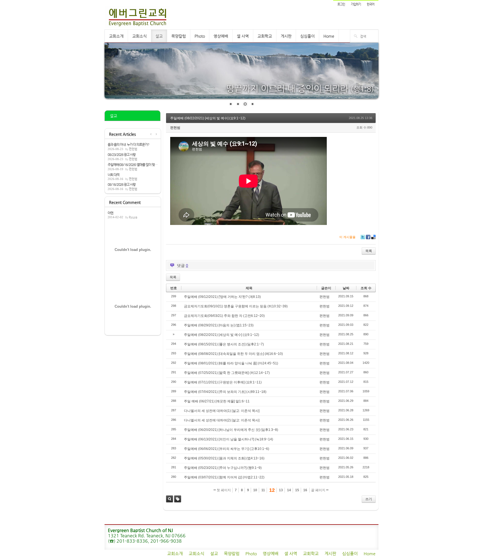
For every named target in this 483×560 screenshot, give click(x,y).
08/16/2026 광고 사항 (122, 184)
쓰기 (368, 499)
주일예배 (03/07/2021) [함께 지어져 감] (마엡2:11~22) (224, 477)
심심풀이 (307, 36)
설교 (159, 36)
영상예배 (221, 36)
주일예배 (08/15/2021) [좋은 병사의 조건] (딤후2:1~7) (224, 344)
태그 (177, 498)
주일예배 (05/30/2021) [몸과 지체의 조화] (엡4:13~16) (224, 458)
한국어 (370, 4)
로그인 (341, 4)
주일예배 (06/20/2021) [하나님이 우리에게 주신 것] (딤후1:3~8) (231, 430)
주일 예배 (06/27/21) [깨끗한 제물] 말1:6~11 (217, 401)
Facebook (368, 237)
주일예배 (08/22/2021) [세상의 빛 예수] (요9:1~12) (207, 118)
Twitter (363, 237)
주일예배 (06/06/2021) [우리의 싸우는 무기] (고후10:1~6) (226, 449)
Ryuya (133, 217)
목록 (368, 251)
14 (289, 490)
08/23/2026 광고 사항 (122, 154)
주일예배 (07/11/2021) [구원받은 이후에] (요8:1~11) (223, 382)
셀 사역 (243, 36)
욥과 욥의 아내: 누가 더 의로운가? (128, 144)
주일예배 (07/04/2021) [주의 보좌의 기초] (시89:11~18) (225, 392)
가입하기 (356, 4)
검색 (169, 498)
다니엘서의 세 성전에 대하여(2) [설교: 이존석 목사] (221, 420)
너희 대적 (113, 175)
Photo (200, 36)
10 (255, 490)
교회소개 (116, 36)
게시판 (286, 36)
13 (281, 490)
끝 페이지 (318, 490)
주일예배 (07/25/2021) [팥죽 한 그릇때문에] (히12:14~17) (227, 373)
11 (263, 490)
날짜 (346, 288)
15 (297, 490)
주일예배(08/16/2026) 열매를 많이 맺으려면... (133, 165)
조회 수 (366, 288)
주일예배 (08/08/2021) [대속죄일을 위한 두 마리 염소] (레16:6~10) (233, 354)
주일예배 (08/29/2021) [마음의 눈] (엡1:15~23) (219, 325)
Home (328, 36)
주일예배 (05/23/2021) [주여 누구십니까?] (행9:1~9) (223, 468)
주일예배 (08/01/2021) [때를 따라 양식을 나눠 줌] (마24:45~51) (231, 363)
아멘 (110, 213)
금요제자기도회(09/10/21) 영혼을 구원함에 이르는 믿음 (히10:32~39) (236, 306)
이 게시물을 (347, 237)
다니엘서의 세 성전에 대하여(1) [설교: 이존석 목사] (221, 411)
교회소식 (139, 36)
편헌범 (133, 149)
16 (305, 490)
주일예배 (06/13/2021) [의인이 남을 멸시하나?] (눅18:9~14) (228, 439)
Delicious (373, 237)
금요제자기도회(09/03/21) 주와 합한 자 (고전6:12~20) (224, 316)
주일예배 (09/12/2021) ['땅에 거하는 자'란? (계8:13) (222, 297)
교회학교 (264, 36)
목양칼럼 (178, 36)
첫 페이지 (223, 490)
